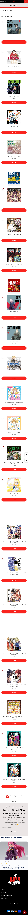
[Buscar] (22, 1)
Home (4, 10)
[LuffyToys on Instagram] (15, 903)
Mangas (9, 10)
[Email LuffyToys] (18, 903)
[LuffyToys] (14, 1)
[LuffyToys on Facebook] (10, 903)
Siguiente (13, 801)
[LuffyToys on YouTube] (13, 903)
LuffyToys (15, 907)
